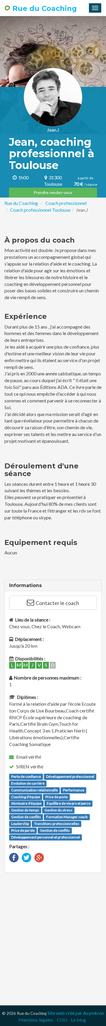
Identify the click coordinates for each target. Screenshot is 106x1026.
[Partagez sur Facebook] (14, 857)
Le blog (78, 1019)
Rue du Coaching (43, 8)
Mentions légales (36, 1019)
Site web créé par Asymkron (75, 1013)
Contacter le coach (57, 603)
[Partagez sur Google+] (39, 857)
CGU (62, 1019)
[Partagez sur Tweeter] (26, 857)
